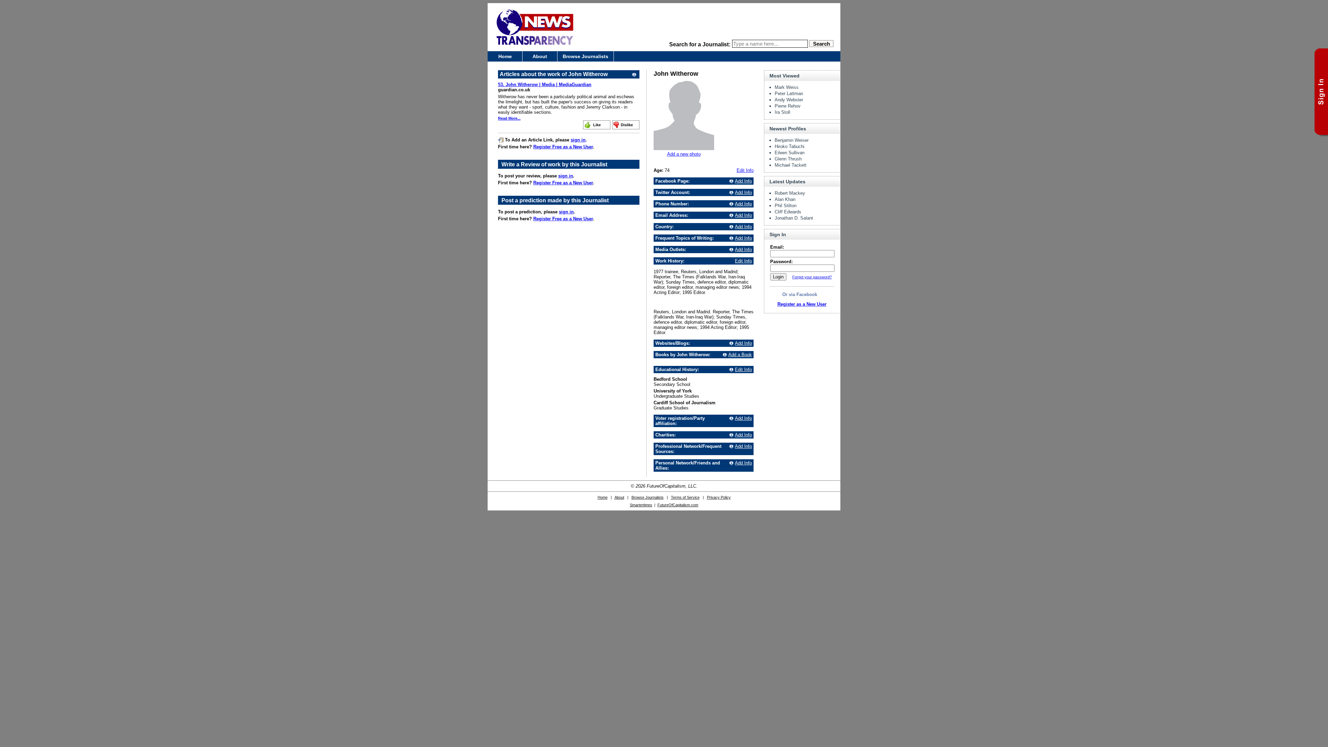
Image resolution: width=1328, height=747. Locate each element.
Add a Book (740, 354)
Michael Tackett (790, 165)
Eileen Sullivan (789, 152)
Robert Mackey (790, 193)
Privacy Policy (719, 497)
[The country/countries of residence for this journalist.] (730, 226)
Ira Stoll (782, 112)
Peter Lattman (789, 93)
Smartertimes (641, 505)
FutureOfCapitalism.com (677, 505)
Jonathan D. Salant (794, 218)
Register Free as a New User (563, 146)
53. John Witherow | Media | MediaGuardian (544, 84)
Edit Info (745, 170)
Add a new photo (684, 154)
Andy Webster (789, 99)
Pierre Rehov (788, 106)
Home (505, 56)
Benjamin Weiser (792, 140)
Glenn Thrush (788, 159)
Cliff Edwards (788, 211)
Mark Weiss (787, 87)
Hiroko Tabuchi (789, 146)
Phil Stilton (785, 205)
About (540, 56)
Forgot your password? (812, 277)
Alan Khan (785, 199)
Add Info (743, 181)
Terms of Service (685, 497)
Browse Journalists (585, 56)
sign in (578, 139)
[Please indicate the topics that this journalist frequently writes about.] (730, 238)
